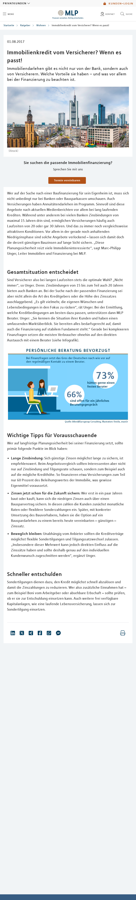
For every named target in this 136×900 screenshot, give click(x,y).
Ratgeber (25, 25)
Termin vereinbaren (67, 180)
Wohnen (41, 25)
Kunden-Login (120, 3)
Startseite (9, 25)
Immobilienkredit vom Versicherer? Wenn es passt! (80, 25)
